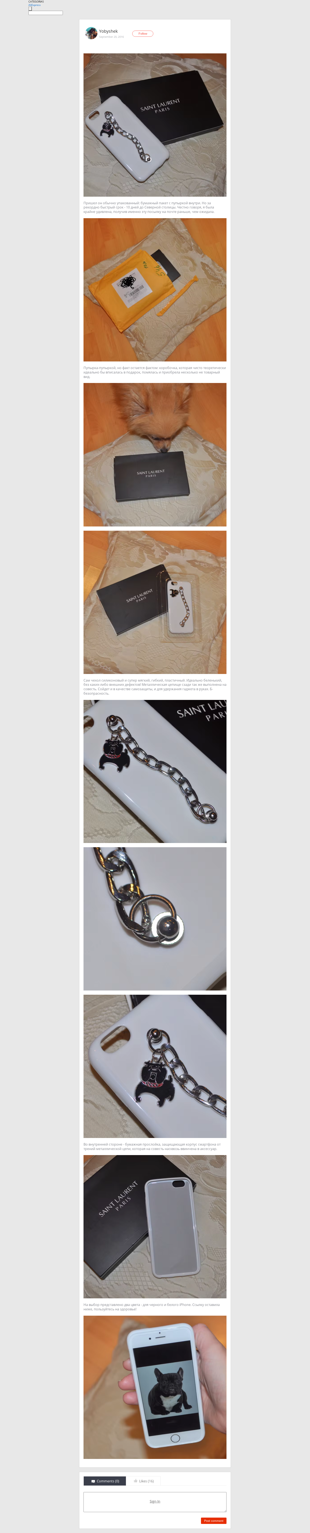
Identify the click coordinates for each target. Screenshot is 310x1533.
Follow (143, 33)
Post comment (213, 1520)
